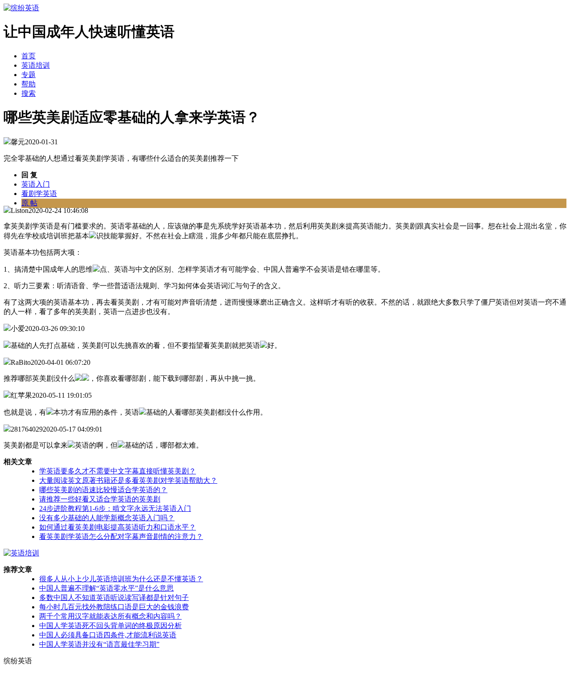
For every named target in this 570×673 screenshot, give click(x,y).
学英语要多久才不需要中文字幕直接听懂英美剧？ (117, 471)
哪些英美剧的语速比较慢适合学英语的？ (103, 490)
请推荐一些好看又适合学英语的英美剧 (99, 499)
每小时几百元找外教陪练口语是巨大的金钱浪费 (114, 607)
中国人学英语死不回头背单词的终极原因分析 (110, 625)
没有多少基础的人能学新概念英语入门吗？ (107, 518)
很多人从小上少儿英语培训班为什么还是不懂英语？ (121, 579)
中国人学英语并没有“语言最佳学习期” (99, 644)
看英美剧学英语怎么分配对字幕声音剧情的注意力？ (121, 536)
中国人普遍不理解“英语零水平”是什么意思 (106, 588)
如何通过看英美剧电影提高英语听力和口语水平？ (117, 527)
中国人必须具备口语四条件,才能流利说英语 (107, 635)
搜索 (28, 93)
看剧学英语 (39, 193)
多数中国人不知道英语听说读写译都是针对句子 (114, 597)
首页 (28, 56)
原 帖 (29, 203)
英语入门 (35, 184)
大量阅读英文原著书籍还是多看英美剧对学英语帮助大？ (128, 480)
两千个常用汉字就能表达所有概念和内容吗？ (110, 616)
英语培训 (35, 65)
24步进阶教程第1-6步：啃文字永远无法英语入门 (115, 508)
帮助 (28, 84)
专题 (28, 74)
